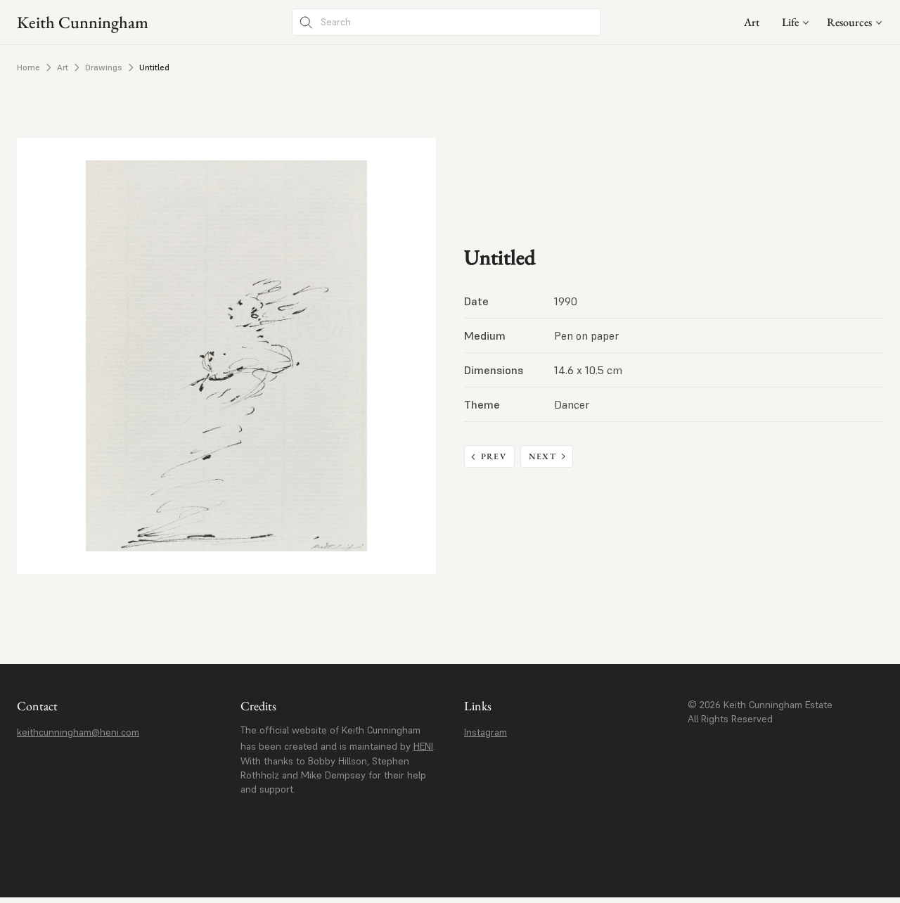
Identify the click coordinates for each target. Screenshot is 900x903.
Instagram (485, 732)
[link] (751, 22)
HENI (423, 746)
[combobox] (796, 22)
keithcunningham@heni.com (78, 732)
